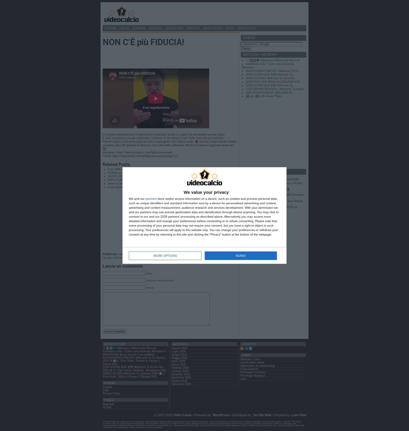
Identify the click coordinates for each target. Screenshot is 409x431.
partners (151, 198)
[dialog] (204, 215)
